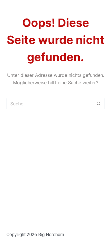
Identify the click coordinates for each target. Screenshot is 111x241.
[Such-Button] (98, 103)
